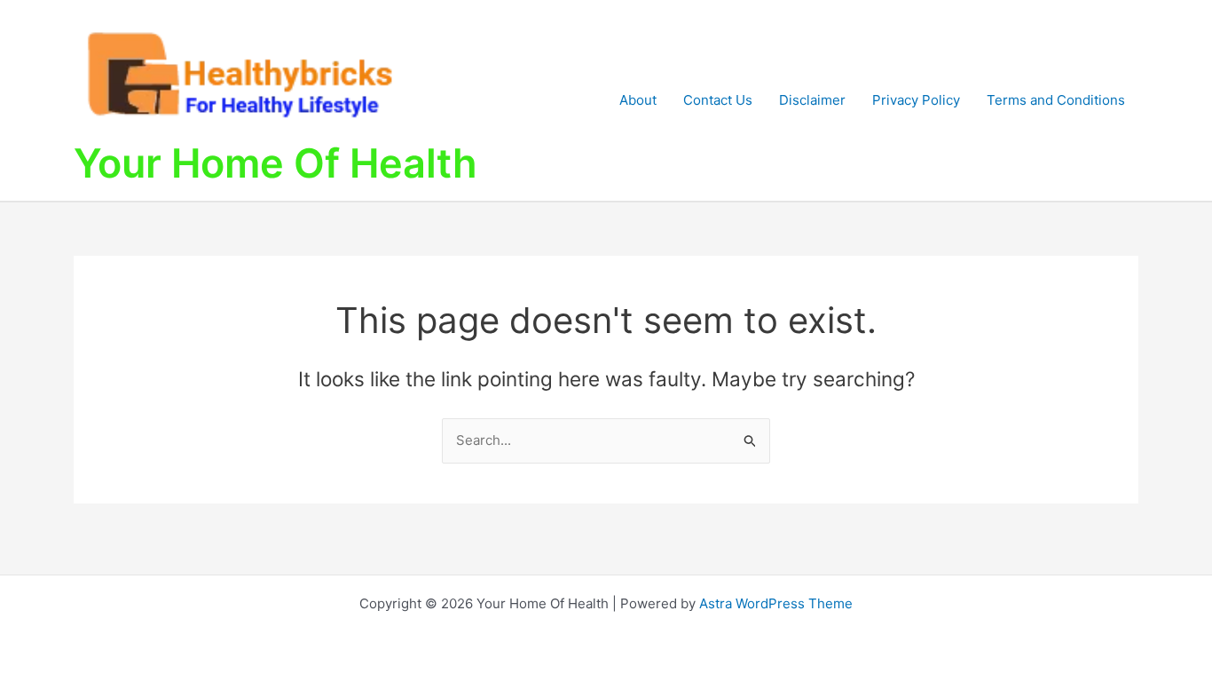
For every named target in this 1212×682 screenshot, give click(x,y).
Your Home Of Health (275, 163)
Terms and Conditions (1056, 99)
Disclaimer (812, 99)
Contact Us (717, 99)
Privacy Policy (916, 99)
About (638, 99)
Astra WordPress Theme (776, 603)
